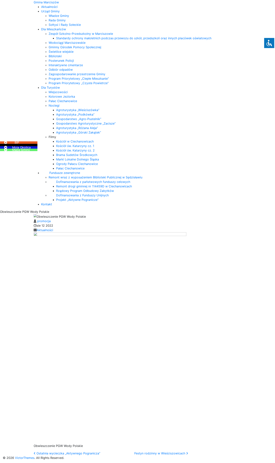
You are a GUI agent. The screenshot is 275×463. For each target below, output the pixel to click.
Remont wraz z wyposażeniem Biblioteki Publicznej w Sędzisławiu (95, 177)
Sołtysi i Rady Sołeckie (65, 25)
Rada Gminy (57, 20)
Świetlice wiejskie (61, 51)
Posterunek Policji (61, 60)
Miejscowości (58, 92)
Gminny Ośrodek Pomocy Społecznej (75, 47)
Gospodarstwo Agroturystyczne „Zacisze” (86, 123)
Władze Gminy (59, 16)
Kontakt (46, 204)
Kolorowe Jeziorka (62, 96)
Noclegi (54, 105)
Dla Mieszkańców (53, 29)
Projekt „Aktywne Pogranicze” (77, 200)
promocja (44, 221)
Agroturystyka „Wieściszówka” (77, 110)
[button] (11, 140)
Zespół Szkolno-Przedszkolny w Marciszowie (81, 34)
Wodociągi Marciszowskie (67, 43)
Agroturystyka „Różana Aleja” (77, 128)
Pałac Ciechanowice (63, 101)
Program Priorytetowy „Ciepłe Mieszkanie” (79, 78)
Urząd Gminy (50, 11)
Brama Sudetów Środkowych (76, 155)
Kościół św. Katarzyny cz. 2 (75, 150)
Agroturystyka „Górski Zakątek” (78, 132)
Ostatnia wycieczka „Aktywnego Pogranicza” (68, 453)
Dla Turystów (50, 87)
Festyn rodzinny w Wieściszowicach (160, 453)
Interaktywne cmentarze (66, 65)
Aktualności (49, 7)
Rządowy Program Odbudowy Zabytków (85, 191)
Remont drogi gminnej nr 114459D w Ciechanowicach (94, 186)
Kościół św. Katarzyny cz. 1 (75, 146)
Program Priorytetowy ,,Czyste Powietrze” (79, 83)
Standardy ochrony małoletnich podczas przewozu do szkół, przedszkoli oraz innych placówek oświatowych (133, 38)
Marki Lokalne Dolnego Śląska (77, 159)
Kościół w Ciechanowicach (75, 141)
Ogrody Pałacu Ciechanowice (77, 164)
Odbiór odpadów (61, 69)
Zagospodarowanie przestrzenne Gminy (77, 74)
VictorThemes (24, 458)
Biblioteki (55, 56)
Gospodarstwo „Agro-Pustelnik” (78, 119)
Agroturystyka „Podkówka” (75, 114)
